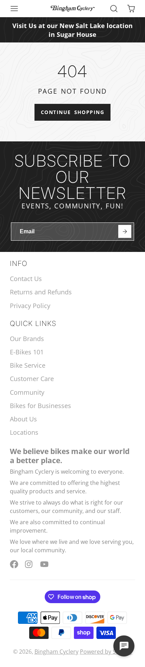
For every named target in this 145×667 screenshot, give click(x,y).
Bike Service (27, 365)
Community (27, 392)
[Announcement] (72, 29)
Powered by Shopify (106, 651)
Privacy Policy (30, 305)
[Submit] (124, 231)
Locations (24, 432)
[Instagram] (29, 564)
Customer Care (32, 378)
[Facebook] (14, 564)
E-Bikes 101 (27, 352)
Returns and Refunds (41, 292)
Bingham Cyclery (56, 651)
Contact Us (26, 278)
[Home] (73, 9)
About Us (23, 419)
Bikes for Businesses (40, 405)
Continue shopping (72, 112)
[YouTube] (44, 564)
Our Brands (27, 338)
